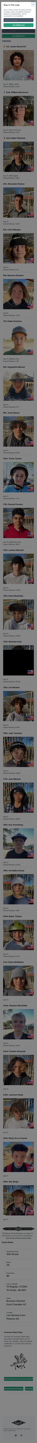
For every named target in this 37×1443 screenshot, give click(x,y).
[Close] (33, 4)
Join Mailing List (18, 25)
